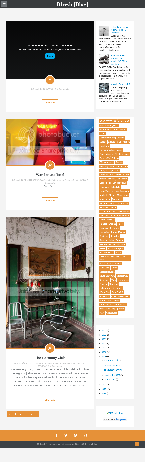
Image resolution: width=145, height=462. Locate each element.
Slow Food (105, 267)
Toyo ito (103, 284)
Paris (112, 215)
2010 (104, 384)
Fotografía (105, 158)
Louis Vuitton (106, 191)
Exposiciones (106, 154)
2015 (104, 339)
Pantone (68, 180)
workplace (111, 312)
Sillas (118, 263)
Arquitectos (105, 129)
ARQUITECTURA (31, 180)
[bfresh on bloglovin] (115, 419)
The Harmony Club (50, 358)
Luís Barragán (122, 191)
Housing (104, 166)
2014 (104, 343)
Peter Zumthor (107, 219)
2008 (104, 393)
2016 (104, 334)
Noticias (104, 207)
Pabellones (123, 211)
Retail (103, 248)
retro (69, 363)
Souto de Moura (107, 275)
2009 (104, 389)
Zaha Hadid (117, 292)
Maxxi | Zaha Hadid (120, 84)
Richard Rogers (115, 248)
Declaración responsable (112, 137)
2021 (104, 330)
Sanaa (110, 263)
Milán (112, 195)
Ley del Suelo (119, 182)
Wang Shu (105, 292)
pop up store (118, 308)
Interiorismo (58, 180)
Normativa (122, 203)
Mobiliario (105, 199)
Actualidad (123, 121)
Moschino (117, 199)
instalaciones (120, 304)
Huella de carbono (119, 166)
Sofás (114, 267)
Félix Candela (107, 162)
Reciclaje (104, 236)
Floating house (122, 154)
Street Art (104, 280)
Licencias (104, 187)
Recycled (114, 236)
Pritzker (114, 228)
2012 (104, 352)
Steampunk (78, 363)
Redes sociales (107, 240)
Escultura (104, 146)
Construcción (119, 129)
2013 (104, 347)
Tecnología (123, 280)
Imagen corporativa (110, 170)
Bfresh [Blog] (72, 4)
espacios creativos (120, 296)
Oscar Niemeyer (108, 211)
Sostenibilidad (107, 271)
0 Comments (63, 89)
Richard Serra (107, 252)
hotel (49, 180)
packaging (105, 308)
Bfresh (36, 89)
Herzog (119, 162)
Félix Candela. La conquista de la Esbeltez (119, 30)
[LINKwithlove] (115, 413)
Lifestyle (115, 187)
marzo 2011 (110, 379)
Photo (120, 223)
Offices (113, 207)
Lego (108, 182)
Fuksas (115, 158)
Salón (102, 263)
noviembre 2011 (112, 375)
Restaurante (119, 244)
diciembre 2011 (112, 360)
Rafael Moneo (118, 232)
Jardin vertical (107, 178)
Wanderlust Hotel (50, 174)
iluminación (113, 300)
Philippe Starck (108, 223)
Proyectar (104, 232)
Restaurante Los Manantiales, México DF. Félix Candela (119, 59)
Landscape (122, 178)
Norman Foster (107, 203)
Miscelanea (123, 195)
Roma (118, 252)
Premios (104, 228)
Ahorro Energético (109, 125)
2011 (104, 356)
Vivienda (117, 288)
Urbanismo (105, 288)
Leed (102, 182)
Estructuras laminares (111, 150)
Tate (113, 280)
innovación (105, 304)
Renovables (105, 244)
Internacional (60, 363)
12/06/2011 (79, 180)
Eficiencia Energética (119, 141)
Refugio (119, 240)
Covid (102, 133)
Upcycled (114, 284)
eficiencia (104, 296)
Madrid (103, 195)
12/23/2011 (50, 89)
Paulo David (123, 215)
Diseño (43, 180)
